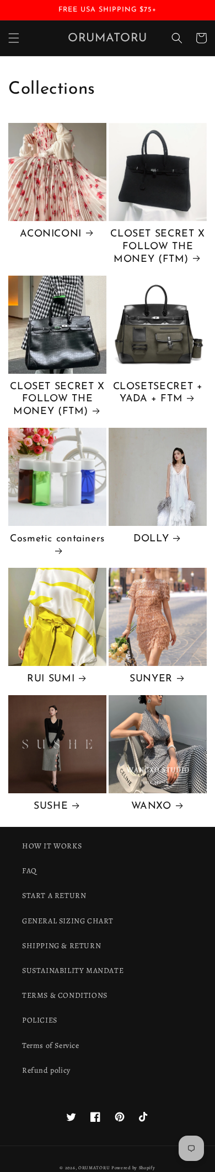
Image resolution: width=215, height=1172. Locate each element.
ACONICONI (51, 234)
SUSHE (51, 806)
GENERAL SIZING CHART (68, 921)
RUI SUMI (50, 679)
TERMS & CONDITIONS (65, 995)
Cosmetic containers (57, 539)
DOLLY (151, 539)
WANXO (151, 806)
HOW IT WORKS (52, 846)
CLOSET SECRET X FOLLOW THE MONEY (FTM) (157, 246)
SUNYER (151, 679)
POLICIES (39, 1020)
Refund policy (46, 1070)
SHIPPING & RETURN (61, 945)
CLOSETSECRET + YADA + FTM (158, 393)
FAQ (29, 870)
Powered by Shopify (133, 1168)
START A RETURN (54, 895)
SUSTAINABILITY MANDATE (72, 970)
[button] (14, 38)
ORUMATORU (94, 1168)
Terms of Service (50, 1045)
